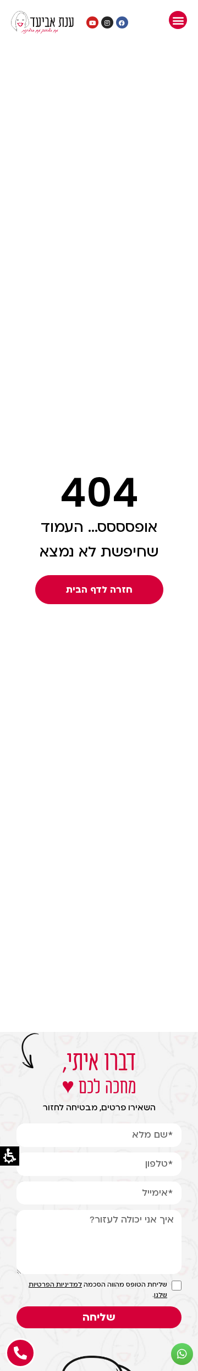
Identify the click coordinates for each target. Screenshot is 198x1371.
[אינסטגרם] (107, 22)
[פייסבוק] (122, 22)
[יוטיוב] (92, 22)
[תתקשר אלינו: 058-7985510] (20, 1353)
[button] (178, 20)
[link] (42, 22)
